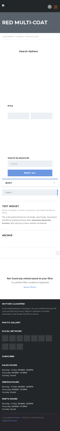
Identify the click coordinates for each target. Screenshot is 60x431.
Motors (17, 417)
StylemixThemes (9, 420)
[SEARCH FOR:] (30, 192)
